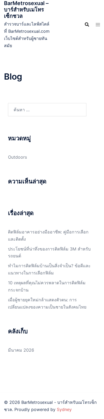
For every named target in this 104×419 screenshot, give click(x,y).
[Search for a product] (87, 24)
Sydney (64, 409)
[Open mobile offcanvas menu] (98, 24)
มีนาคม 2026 (21, 350)
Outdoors (17, 157)
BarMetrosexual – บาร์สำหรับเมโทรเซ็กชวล (26, 9)
